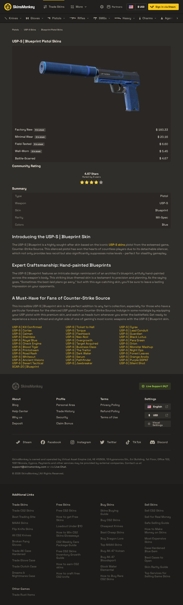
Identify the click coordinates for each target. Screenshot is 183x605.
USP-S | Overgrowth (79, 340)
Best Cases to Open (154, 559)
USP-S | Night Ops (131, 350)
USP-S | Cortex (22, 330)
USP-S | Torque (76, 330)
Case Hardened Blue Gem (155, 549)
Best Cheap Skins (112, 532)
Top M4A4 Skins (111, 545)
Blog (15, 405)
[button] (78, 7)
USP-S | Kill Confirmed (27, 327)
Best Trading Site (23, 517)
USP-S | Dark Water (78, 353)
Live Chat (60, 466)
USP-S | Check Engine (26, 343)
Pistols (15, 30)
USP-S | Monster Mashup (136, 347)
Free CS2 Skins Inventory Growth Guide (68, 554)
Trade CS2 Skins (23, 510)
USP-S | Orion (128, 343)
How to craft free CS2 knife (68, 575)
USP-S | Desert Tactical (27, 363)
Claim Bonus (64, 423)
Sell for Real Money (158, 517)
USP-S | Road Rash (24, 353)
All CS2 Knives (21, 535)
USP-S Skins (30, 30)
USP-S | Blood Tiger (25, 347)
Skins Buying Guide (109, 512)
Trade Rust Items (23, 595)
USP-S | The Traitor (78, 350)
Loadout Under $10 (69, 526)
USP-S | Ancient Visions (28, 360)
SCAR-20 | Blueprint (25, 366)
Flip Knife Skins (22, 529)
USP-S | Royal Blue (24, 340)
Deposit (17, 423)
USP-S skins (117, 245)
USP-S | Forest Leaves (134, 353)
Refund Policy (110, 411)
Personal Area (65, 405)
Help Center (20, 411)
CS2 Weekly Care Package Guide (67, 543)
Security (62, 417)
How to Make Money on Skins (155, 530)
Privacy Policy (110, 405)
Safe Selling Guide (157, 523)
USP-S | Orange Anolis (134, 357)
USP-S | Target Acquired (82, 343)
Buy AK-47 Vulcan (112, 551)
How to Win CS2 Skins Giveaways (67, 534)
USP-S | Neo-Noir (77, 337)
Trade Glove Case (23, 560)
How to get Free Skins (67, 518)
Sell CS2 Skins (154, 510)
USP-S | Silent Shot (132, 363)
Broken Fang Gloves (20, 542)
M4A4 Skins (20, 523)
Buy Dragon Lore (111, 538)
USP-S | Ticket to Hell (80, 327)
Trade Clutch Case (24, 566)
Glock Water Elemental (108, 568)
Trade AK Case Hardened (21, 552)
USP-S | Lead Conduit (133, 330)
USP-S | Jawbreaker (79, 363)
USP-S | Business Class (81, 347)
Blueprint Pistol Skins (52, 30)
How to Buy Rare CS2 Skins (111, 577)
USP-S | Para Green (132, 340)
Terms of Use (109, 417)
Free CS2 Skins (66, 510)
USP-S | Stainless (23, 337)
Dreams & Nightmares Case (23, 574)
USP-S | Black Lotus (132, 337)
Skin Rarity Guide (156, 567)
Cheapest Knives (111, 526)
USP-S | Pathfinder (78, 360)
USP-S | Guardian (130, 334)
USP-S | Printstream (25, 350)
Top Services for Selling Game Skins (157, 574)
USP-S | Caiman (22, 334)
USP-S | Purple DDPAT (133, 360)
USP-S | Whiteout (23, 357)
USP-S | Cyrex (128, 327)
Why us (17, 417)
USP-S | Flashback (78, 334)
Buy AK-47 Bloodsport (108, 558)
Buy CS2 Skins (110, 520)
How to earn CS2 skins (67, 565)
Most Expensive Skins (155, 540)
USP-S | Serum (75, 357)
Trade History (65, 411)
